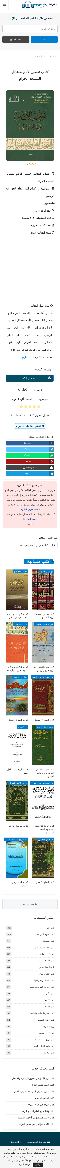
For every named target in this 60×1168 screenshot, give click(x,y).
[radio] (38, 407)
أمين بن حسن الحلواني (44, 624)
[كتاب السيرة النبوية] (43, 695)
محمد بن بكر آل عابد (45, 727)
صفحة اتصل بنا (30, 519)
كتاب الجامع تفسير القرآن (42, 1085)
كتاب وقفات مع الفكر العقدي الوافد (38, 1111)
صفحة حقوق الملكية (30, 509)
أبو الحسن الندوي (20, 677)
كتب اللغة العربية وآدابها (44, 980)
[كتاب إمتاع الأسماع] (43, 858)
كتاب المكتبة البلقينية (44, 1098)
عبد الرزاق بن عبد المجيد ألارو (15, 839)
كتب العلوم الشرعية (45, 934)
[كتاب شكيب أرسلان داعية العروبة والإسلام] (17, 642)
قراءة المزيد (24, 1165)
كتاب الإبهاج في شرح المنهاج (41, 1105)
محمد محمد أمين (20, 571)
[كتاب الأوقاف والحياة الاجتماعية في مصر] (17, 589)
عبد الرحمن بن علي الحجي (42, 677)
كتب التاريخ (27, 357)
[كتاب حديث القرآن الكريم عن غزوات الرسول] (43, 745)
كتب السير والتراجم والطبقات (41, 1013)
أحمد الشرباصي (21, 624)
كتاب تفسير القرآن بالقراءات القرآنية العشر (34, 1091)
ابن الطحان (22, 727)
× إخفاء (30, 524)
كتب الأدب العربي (46, 1033)
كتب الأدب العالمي (46, 954)
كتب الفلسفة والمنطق (44, 947)
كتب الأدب (50, 993)
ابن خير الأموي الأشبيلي (18, 783)
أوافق (37, 1164)
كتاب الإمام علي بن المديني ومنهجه (37, 545)
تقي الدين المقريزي (45, 839)
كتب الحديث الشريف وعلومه (42, 987)
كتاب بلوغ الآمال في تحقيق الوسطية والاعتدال (33, 1078)
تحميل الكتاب (27, 378)
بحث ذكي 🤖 (16, 39)
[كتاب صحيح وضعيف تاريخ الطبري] (43, 589)
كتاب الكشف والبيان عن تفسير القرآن (36, 1124)
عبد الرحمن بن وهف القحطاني (41, 783)
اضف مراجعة (29, 904)
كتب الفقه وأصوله (46, 974)
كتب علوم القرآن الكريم (44, 1046)
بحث (44, 39)
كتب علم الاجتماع (47, 960)
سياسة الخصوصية (36, 1142)
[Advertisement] (30, 266)
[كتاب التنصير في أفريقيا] (17, 858)
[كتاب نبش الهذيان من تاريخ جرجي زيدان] (43, 642)
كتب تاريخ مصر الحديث (44, 1039)
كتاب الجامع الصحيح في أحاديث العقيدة (36, 1118)
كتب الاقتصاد (49, 1000)
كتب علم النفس (47, 1006)
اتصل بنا (14, 1142)
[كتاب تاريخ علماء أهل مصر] (17, 745)
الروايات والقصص (46, 967)
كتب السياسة (48, 941)
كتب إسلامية (49, 1053)
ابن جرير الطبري (46, 571)
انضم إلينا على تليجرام (28, 426)
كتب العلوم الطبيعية (45, 1020)
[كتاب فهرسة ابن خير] (17, 801)
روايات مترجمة (48, 1026)
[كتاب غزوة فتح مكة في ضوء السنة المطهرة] (43, 801)
